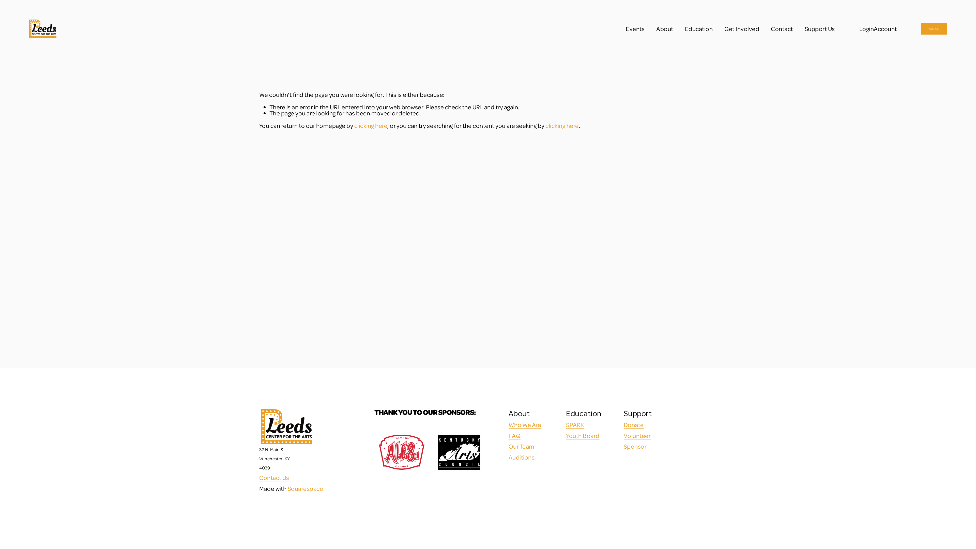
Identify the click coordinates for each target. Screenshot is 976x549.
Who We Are (525, 425)
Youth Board (582, 436)
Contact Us (274, 478)
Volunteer (637, 436)
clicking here (370, 125)
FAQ (515, 436)
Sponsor (635, 446)
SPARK (575, 425)
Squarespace (305, 488)
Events (635, 29)
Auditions (522, 457)
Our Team (522, 446)
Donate (933, 29)
